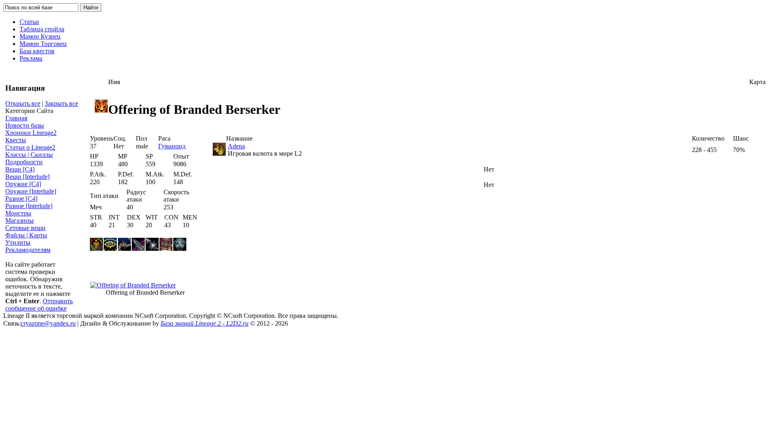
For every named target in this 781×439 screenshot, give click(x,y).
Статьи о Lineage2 (30, 147)
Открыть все (22, 103)
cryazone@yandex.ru (48, 323)
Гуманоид (171, 146)
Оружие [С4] (23, 183)
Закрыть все (61, 103)
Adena (236, 146)
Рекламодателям (27, 249)
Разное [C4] (21, 198)
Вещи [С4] (20, 169)
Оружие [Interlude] (30, 191)
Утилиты (18, 242)
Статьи (29, 21)
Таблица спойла (42, 29)
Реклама (31, 58)
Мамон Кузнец (40, 36)
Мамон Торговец (43, 43)
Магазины (19, 220)
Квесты (15, 140)
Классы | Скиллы (29, 154)
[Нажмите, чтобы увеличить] (133, 285)
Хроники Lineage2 (31, 132)
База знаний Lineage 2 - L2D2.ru (205, 323)
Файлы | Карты (26, 235)
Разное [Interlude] (28, 205)
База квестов (37, 51)
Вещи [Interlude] (27, 176)
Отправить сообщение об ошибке (39, 305)
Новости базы (24, 125)
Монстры (18, 213)
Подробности (24, 162)
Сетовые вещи (25, 227)
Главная (16, 118)
